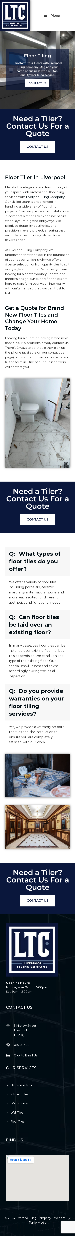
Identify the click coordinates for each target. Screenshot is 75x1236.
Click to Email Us (25, 1055)
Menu (55, 15)
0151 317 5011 (23, 1045)
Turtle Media (37, 1222)
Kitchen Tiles (19, 1094)
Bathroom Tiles (21, 1085)
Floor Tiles (17, 1121)
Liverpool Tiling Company (45, 197)
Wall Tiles (17, 1112)
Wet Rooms (19, 1103)
